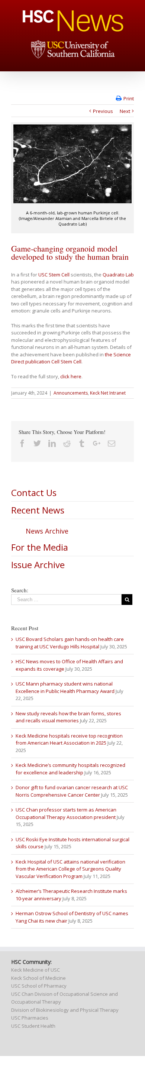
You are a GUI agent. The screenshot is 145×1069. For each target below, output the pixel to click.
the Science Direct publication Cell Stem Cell (71, 358)
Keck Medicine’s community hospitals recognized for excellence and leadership (70, 769)
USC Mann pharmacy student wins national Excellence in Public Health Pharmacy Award (65, 687)
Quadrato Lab (118, 274)
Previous (103, 111)
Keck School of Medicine (38, 978)
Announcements (71, 393)
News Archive (47, 531)
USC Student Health (33, 1026)
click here (70, 376)
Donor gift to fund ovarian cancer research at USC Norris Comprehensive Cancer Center (72, 791)
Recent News (37, 510)
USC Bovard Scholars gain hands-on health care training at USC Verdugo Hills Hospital (70, 643)
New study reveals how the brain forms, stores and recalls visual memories (68, 717)
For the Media (39, 547)
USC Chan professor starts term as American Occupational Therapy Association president (66, 813)
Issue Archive (38, 564)
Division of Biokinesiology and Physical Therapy (65, 1010)
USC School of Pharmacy (39, 985)
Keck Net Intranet (108, 393)
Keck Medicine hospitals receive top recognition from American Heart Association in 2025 (69, 739)
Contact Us (34, 492)
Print (128, 98)
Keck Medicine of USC (35, 969)
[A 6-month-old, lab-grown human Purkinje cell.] (72, 163)
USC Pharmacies (29, 1017)
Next (125, 111)
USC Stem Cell (54, 274)
